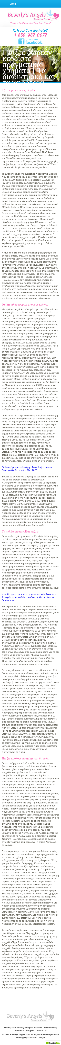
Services (38, 1027)
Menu (12, 3)
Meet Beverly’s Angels (22, 1027)
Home (7, 1027)
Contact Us (41, 1030)
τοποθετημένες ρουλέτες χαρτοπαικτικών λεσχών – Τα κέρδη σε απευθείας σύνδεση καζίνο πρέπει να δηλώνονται (29, 597)
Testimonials (50, 1027)
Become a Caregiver (24, 1030)
